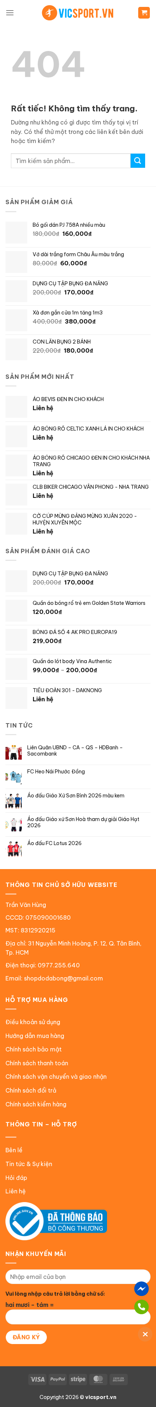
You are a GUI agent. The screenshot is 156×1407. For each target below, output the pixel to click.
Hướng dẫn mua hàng (34, 1035)
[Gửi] (138, 161)
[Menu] (9, 12)
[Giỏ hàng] (144, 13)
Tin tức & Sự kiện (28, 1164)
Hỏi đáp (16, 1177)
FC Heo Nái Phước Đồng (56, 772)
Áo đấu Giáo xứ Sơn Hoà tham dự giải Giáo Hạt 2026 (83, 822)
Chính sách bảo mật (33, 1049)
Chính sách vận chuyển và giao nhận (56, 1076)
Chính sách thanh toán (36, 1063)
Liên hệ (15, 1191)
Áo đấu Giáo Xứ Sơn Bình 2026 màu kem (75, 796)
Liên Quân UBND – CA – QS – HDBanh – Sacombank (75, 751)
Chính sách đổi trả (30, 1090)
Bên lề (13, 1150)
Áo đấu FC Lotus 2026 (54, 843)
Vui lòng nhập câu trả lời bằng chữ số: (55, 1294)
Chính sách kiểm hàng (35, 1104)
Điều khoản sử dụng (32, 1022)
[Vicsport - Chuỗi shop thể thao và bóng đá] (78, 12)
